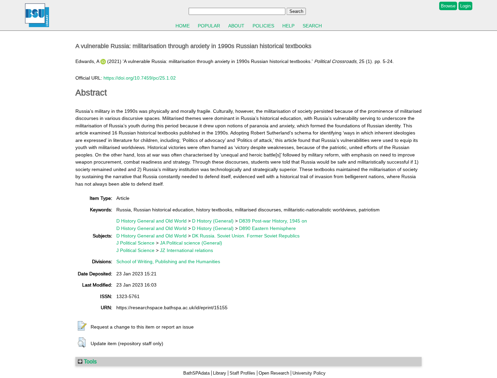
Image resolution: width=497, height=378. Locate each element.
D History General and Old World (151, 221)
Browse (448, 5)
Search (312, 25)
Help (288, 25)
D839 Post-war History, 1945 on (273, 221)
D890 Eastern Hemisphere (267, 228)
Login (465, 5)
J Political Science (135, 243)
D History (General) (213, 221)
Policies (263, 25)
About (236, 25)
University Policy (309, 373)
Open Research (274, 373)
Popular (209, 25)
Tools (89, 361)
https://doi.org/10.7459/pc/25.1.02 (139, 78)
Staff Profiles (242, 373)
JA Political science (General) (191, 243)
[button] (82, 326)
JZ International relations (186, 250)
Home (182, 25)
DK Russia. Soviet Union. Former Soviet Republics (246, 235)
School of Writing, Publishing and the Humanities (168, 261)
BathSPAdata (196, 373)
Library (219, 373)
